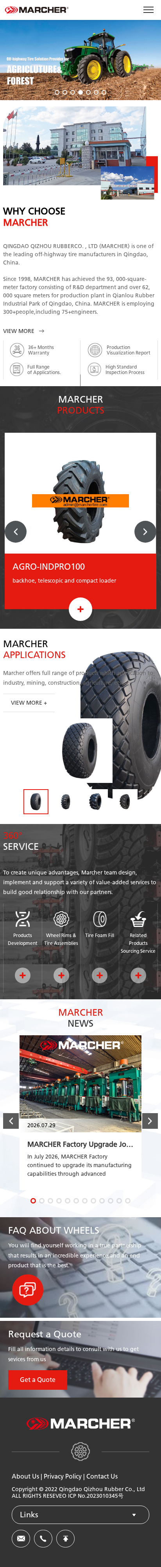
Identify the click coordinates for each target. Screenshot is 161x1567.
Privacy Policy (63, 1476)
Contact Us (102, 1476)
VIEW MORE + (29, 703)
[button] (57, 92)
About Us (25, 1476)
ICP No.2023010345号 (95, 1496)
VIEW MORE (18, 331)
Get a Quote (37, 1379)
